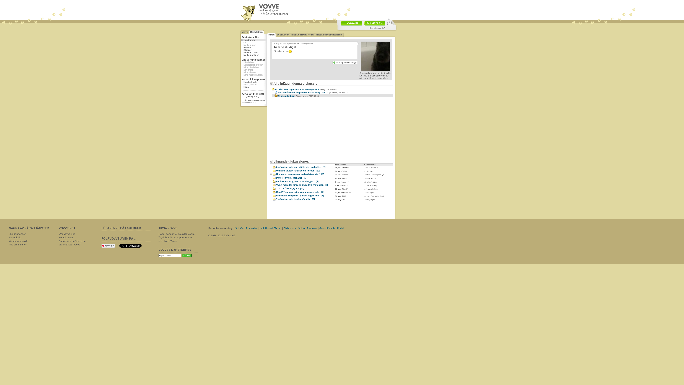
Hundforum (249, 40)
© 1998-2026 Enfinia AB (221, 235)
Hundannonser (17, 233)
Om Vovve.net (67, 233)
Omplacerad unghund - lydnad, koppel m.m (300, 195)
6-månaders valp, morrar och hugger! (297, 181)
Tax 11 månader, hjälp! (290, 188)
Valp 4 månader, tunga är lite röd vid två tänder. (302, 185)
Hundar (247, 47)
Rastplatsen (256, 32)
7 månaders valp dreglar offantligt (295, 199)
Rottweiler (251, 228)
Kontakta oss (66, 237)
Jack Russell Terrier (270, 228)
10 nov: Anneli (370, 178)
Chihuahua (290, 228)
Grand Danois (327, 228)
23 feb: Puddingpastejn (374, 175)
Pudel (340, 228)
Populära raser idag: (220, 228)
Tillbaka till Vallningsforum (329, 35)
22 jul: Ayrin (369, 193)
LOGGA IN (352, 23)
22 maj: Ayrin (369, 200)
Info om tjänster (18, 244)
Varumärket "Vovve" (70, 244)
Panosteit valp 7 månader (291, 178)
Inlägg (271, 35)
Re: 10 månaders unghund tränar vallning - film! (313, 92)
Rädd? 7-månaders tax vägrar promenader (300, 192)
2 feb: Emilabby (370, 185)
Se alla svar (283, 35)
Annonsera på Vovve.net (72, 241)
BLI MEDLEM (375, 23)
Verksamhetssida (18, 241)
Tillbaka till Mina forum (302, 35)
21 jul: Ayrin (369, 171)
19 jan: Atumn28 (371, 168)
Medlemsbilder (250, 52)
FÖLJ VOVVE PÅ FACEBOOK (121, 228)
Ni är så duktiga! (298, 96)
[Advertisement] (302, 130)
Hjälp (246, 87)
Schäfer (239, 228)
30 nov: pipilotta (371, 189)
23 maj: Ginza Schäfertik (374, 196)
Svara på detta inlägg (346, 62)
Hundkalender (250, 82)
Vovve (245, 32)
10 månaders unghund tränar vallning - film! (305, 89)
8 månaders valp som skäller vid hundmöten (300, 167)
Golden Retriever (307, 228)
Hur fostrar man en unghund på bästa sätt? (300, 174)
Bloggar (247, 50)
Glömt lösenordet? (377, 28)
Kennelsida (15, 237)
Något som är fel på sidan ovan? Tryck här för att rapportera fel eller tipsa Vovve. (177, 237)
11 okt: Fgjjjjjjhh (370, 182)
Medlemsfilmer (251, 55)
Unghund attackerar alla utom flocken (298, 171)
